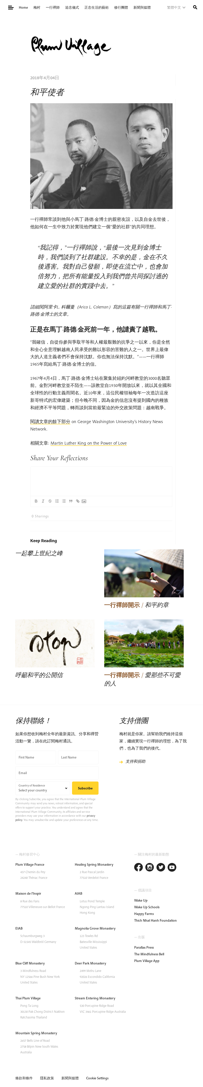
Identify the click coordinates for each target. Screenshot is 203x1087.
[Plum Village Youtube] (172, 867)
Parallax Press (144, 947)
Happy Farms (144, 913)
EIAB (19, 928)
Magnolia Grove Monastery (95, 928)
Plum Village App (146, 961)
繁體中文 (174, 7)
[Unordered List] (63, 501)
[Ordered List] (56, 501)
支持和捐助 (135, 761)
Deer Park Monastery (90, 963)
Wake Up (141, 900)
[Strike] (50, 501)
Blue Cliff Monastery (30, 963)
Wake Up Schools (146, 907)
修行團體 (121, 7)
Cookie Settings (97, 1078)
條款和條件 (24, 1078)
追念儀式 (72, 7)
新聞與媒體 (142, 7)
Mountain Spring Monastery (36, 1033)
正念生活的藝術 (96, 7)
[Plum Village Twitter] (160, 867)
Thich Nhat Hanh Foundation (155, 920)
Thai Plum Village (28, 998)
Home (23, 7)
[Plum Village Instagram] (149, 867)
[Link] (77, 501)
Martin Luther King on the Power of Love (89, 443)
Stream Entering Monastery (95, 998)
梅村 (36, 7)
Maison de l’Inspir (28, 893)
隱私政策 (47, 1078)
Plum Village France (29, 864)
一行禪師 (53, 7)
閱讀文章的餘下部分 (50, 421)
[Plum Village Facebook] (138, 867)
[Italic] (43, 501)
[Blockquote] (70, 501)
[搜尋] (195, 7)
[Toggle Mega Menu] (10, 7)
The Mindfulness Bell (149, 954)
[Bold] (36, 501)
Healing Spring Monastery (94, 864)
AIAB (78, 893)
